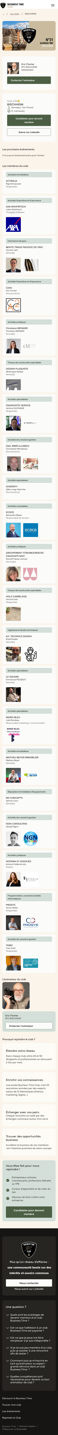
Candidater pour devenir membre (29, 1212)
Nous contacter (29, 1283)
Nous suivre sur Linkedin (29, 1289)
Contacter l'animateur (21, 1025)
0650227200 (27, 69)
